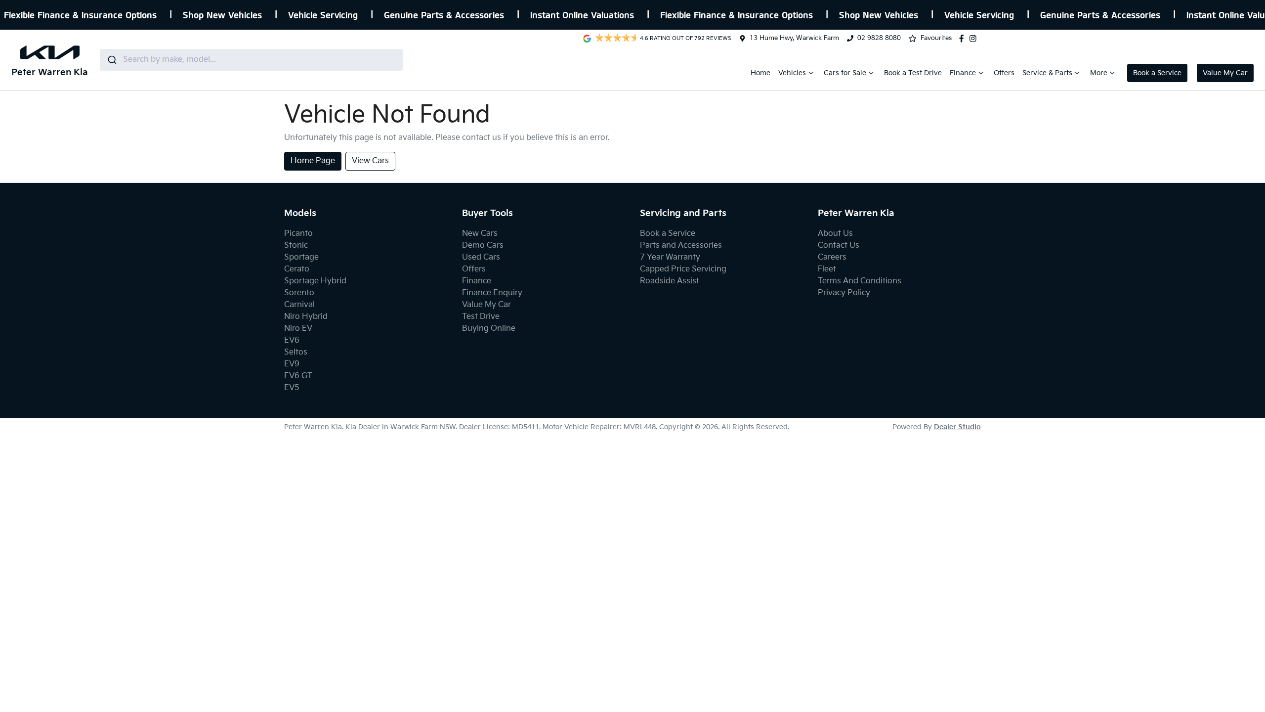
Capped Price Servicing (683, 269)
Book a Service (1157, 73)
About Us (835, 233)
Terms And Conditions (859, 281)
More (1098, 73)
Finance (963, 73)
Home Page (313, 161)
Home (760, 73)
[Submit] (111, 60)
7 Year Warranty (670, 257)
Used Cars (481, 257)
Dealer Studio (957, 427)
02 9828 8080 (879, 38)
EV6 (291, 340)
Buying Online (488, 328)
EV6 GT (298, 376)
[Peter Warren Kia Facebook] (964, 39)
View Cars (370, 161)
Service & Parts (1047, 73)
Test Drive (481, 316)
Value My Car (1225, 73)
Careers (832, 257)
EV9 (291, 364)
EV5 (291, 388)
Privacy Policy (844, 293)
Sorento (299, 293)
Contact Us (838, 245)
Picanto (298, 233)
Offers (1004, 73)
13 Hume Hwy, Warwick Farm (794, 38)
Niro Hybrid (306, 316)
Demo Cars (483, 245)
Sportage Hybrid (315, 281)
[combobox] (251, 60)
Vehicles (792, 73)
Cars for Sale (845, 73)
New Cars (480, 233)
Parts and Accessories (681, 245)
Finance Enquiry (492, 293)
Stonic (296, 245)
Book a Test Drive (913, 73)
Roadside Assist (669, 281)
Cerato (296, 269)
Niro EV (298, 328)
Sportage (301, 257)
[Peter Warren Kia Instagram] (975, 39)
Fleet (827, 269)
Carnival (299, 305)
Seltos (295, 352)
